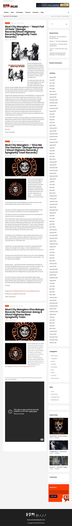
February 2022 (53, 229)
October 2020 (53, 275)
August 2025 (53, 111)
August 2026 (53, 77)
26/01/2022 (14, 39)
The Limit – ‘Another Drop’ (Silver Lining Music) (58, 49)
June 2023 (52, 184)
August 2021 (53, 246)
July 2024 (52, 148)
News (12, 12)
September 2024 (54, 142)
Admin (7, 39)
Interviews (35, 12)
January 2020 (53, 300)
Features (27, 12)
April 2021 (52, 258)
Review (7, 23)
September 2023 (54, 176)
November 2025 (54, 102)
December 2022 (54, 201)
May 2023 (52, 187)
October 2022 (53, 207)
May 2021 (52, 255)
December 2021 (54, 235)
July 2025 (52, 114)
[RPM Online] (10, 6)
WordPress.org (55, 399)
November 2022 (54, 204)
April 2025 (52, 122)
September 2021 (54, 243)
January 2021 (53, 266)
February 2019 (53, 331)
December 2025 (54, 100)
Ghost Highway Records (26, 366)
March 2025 (52, 125)
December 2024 (54, 133)
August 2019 (53, 314)
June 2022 (52, 218)
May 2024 (52, 153)
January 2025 (53, 131)
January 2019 (53, 334)
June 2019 (52, 320)
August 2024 (53, 145)
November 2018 (54, 339)
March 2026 (52, 91)
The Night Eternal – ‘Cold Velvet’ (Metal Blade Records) (58, 45)
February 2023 (53, 196)
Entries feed (54, 394)
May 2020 (52, 289)
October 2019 (53, 308)
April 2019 (52, 325)
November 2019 (54, 306)
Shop (42, 12)
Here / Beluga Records (16, 291)
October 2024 (53, 139)
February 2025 (53, 128)
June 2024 (52, 150)
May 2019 (52, 323)
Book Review (54, 355)
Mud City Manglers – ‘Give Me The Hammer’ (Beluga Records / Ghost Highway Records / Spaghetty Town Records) (24, 148)
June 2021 (52, 252)
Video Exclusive (55, 378)
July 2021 (52, 249)
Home (52, 16)
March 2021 (52, 260)
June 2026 (52, 83)
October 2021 (53, 241)
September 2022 (54, 210)
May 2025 (52, 119)
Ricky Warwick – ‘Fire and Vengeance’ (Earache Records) (58, 37)
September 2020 (54, 277)
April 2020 (52, 291)
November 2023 (54, 170)
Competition (54, 358)
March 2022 (52, 227)
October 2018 (53, 342)
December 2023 (54, 167)
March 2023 (52, 193)
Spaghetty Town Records (12, 366)
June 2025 (52, 116)
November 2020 (54, 272)
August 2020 (53, 280)
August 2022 (53, 212)
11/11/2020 (14, 155)
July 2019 (52, 317)
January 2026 (53, 97)
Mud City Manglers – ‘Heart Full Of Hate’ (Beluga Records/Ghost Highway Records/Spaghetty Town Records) (24, 32)
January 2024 (53, 164)
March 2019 (52, 328)
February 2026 (53, 94)
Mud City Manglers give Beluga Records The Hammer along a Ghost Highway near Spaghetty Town (24, 313)
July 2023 (52, 181)
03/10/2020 (14, 320)
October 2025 (53, 105)
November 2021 (54, 238)
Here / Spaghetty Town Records (18, 293)
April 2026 (52, 88)
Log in (52, 391)
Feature (53, 361)
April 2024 (52, 156)
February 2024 (53, 162)
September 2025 (54, 108)
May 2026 (52, 85)
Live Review (54, 367)
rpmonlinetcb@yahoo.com (9, 0)
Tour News (53, 375)
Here (8, 129)
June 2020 (52, 286)
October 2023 (53, 173)
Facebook (7, 285)
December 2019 (54, 303)
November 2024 (54, 136)
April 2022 (52, 224)
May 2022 (52, 221)
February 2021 (53, 263)
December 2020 (54, 269)
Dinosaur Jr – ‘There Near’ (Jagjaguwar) (58, 41)
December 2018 (54, 337)
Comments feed (55, 397)
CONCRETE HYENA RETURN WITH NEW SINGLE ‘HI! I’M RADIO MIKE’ (58, 54)
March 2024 (52, 159)
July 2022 (52, 215)
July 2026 (52, 80)
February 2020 (53, 297)
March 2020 (52, 294)
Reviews (6, 12)
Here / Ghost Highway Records (32, 291)
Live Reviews (19, 12)
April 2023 (52, 190)
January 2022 (53, 232)
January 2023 (53, 198)
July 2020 (52, 283)
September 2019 (54, 311)
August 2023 (53, 179)
